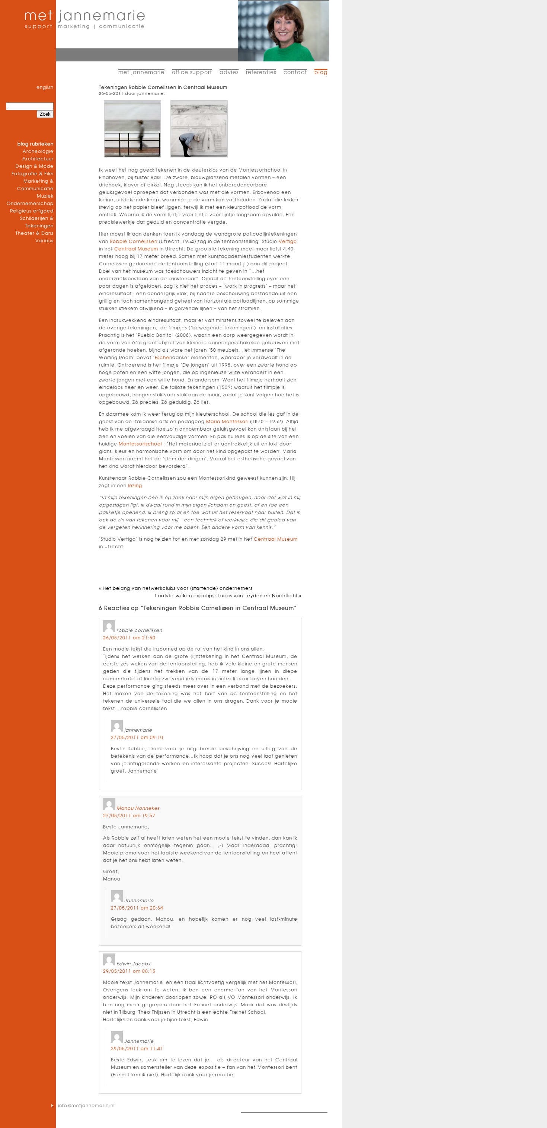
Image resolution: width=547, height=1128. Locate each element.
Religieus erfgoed (32, 211)
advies (229, 72)
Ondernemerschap (30, 203)
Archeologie (38, 151)
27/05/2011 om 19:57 (129, 816)
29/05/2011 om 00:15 (129, 971)
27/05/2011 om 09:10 (137, 737)
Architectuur (38, 159)
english (45, 87)
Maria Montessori (227, 421)
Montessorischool (140, 444)
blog (320, 72)
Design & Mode (35, 166)
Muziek (45, 196)
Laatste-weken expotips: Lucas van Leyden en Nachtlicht (226, 596)
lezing (135, 485)
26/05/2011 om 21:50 (129, 638)
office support (192, 72)
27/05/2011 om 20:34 (137, 908)
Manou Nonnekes (138, 808)
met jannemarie (141, 72)
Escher (163, 357)
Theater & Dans (35, 233)
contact (295, 72)
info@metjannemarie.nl (86, 1105)
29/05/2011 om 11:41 (137, 1048)
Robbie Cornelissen (133, 241)
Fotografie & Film (33, 174)
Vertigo (288, 241)
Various (44, 241)
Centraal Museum (136, 249)
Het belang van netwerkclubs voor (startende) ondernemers (178, 588)
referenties (261, 72)
